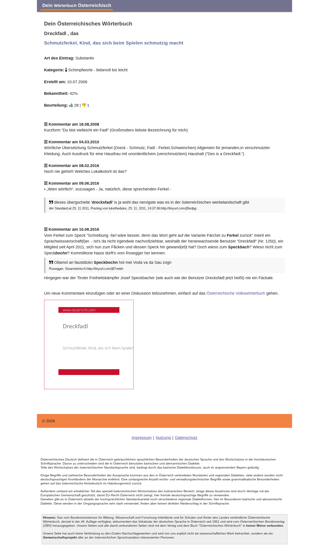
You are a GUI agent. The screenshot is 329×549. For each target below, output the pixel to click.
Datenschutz (186, 437)
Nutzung (163, 437)
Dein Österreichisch (76, 5)
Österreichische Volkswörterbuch (236, 293)
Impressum (142, 437)
